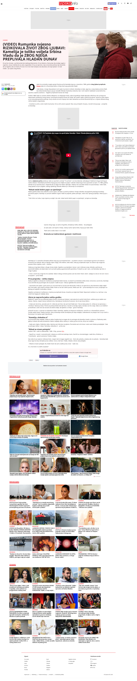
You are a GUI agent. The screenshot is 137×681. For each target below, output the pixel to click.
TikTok (93, 667)
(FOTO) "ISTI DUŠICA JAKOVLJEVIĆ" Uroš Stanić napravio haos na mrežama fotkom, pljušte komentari (124, 171)
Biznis (58, 8)
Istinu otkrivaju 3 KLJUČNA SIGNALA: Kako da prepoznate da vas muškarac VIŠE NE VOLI (43, 555)
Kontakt (51, 674)
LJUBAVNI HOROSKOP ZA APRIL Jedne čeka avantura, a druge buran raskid (65, 555)
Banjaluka (92, 8)
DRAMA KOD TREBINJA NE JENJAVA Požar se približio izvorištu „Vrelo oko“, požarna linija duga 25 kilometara (124, 198)
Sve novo (132, 215)
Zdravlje (53, 8)
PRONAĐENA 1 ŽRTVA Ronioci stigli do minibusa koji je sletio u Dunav (88, 555)
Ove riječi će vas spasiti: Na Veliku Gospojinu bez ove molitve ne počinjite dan (124, 154)
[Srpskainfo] (68, 3)
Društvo (42, 8)
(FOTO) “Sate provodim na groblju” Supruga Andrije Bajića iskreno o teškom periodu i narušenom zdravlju (27, 247)
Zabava (66, 8)
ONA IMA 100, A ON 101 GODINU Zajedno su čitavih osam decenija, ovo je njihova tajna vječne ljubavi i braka (28, 232)
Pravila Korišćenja (43, 674)
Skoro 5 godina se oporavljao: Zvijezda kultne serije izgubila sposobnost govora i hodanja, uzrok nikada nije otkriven (41, 614)
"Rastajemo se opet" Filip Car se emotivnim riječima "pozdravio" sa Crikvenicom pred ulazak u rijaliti (124, 139)
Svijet (62, 8)
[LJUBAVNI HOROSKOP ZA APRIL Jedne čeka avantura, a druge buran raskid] (66, 543)
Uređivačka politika (59, 674)
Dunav (31, 360)
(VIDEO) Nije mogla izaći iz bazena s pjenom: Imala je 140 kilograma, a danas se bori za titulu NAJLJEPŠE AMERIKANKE (66, 614)
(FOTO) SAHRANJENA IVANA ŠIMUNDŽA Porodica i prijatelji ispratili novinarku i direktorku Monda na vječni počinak (19, 614)
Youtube (94, 665)
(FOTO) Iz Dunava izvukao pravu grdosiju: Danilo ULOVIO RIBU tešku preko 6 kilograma (65, 531)
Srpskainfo (7, 84)
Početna (26, 8)
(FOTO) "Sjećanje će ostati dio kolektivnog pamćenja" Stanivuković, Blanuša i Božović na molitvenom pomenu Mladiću (125, 188)
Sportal (71, 8)
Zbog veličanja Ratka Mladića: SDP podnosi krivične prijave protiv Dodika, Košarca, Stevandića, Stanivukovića (124, 179)
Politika (37, 8)
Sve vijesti (31, 8)
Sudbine (76, 8)
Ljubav (37, 360)
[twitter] (121, 3)
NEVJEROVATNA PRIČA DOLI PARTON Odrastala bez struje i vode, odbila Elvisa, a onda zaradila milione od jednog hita (43, 640)
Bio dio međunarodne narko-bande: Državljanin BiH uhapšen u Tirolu (124, 132)
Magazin (82, 8)
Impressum (26, 674)
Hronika (48, 8)
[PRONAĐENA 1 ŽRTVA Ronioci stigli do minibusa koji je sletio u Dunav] (89, 543)
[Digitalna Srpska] (105, 8)
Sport (47, 659)
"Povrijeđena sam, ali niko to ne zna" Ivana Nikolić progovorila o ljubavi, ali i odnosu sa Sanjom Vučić (88, 530)
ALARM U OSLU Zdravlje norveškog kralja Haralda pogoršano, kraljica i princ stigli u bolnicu (89, 614)
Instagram (94, 663)
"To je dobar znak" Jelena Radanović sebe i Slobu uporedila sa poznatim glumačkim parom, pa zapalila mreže (125, 146)
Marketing (34, 674)
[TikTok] (131, 3)
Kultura (87, 8)
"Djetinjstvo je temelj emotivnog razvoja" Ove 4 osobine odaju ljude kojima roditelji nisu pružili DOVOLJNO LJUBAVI (43, 505)
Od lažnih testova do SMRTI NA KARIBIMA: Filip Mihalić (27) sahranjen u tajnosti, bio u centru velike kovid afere (89, 640)
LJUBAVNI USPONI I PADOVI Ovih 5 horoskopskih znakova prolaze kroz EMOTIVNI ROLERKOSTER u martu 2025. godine (43, 530)
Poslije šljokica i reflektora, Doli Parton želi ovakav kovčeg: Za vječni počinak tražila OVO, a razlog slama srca (19, 640)
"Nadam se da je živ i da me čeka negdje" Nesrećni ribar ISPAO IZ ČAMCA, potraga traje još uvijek (19, 555)
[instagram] (125, 3)
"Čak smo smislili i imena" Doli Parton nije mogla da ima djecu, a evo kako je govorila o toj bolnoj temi (89, 588)
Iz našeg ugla (99, 8)
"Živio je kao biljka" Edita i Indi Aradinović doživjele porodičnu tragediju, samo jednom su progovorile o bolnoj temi (19, 588)
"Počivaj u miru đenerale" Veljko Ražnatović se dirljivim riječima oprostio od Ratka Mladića (65, 587)
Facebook (94, 659)
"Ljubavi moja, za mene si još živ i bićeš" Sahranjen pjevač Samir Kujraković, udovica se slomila (66, 639)
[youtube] (128, 3)
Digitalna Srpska (72, 659)
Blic (63, 331)
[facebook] (118, 3)
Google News (84, 356)
